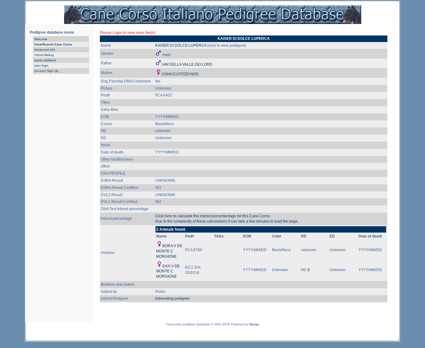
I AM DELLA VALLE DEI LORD (187, 64)
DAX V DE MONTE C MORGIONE (168, 271)
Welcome (40, 39)
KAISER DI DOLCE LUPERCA (180, 45)
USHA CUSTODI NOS (179, 74)
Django (254, 324)
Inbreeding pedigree (172, 298)
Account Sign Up (46, 71)
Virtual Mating (44, 55)
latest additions (45, 60)
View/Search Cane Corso (53, 44)
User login (41, 65)
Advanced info (44, 49)
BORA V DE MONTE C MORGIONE (169, 251)
